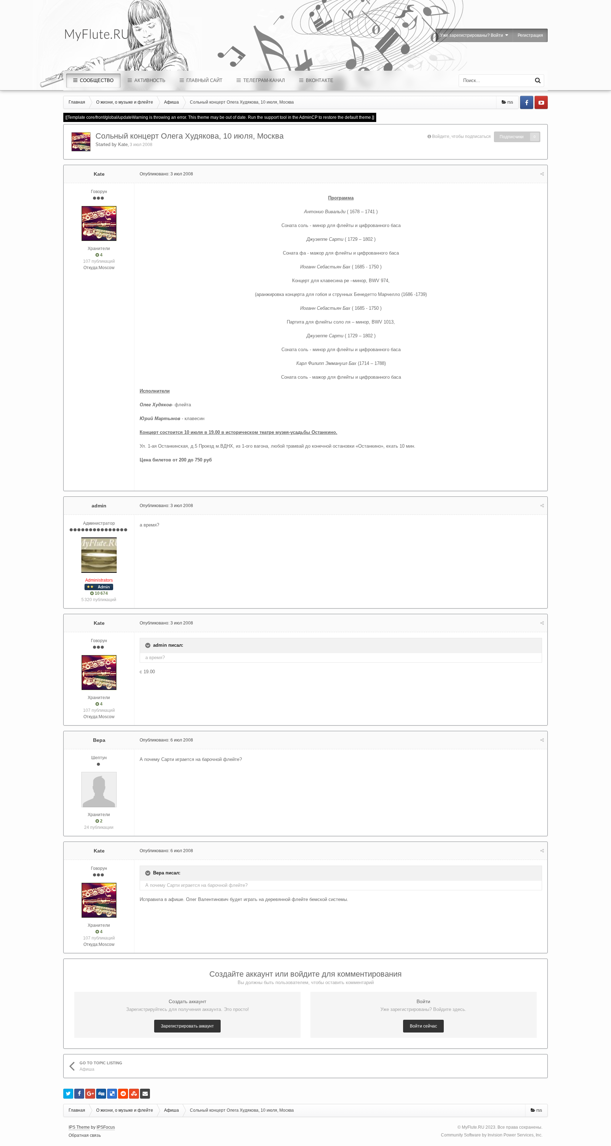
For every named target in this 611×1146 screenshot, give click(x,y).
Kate (123, 144)
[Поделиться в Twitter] (68, 1094)
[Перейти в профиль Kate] (81, 141)
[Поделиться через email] (145, 1094)
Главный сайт (203, 80)
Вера (99, 740)
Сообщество (96, 80)
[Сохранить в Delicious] (112, 1094)
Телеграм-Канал (263, 80)
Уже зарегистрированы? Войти (472, 35)
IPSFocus (106, 1127)
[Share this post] (542, 173)
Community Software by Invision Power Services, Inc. (491, 1135)
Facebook (526, 102)
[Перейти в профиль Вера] (99, 789)
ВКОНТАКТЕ (318, 80)
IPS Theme (79, 1127)
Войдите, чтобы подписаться (461, 136)
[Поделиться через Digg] (101, 1094)
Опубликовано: (166, 173)
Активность (149, 80)
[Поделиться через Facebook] (79, 1094)
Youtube (541, 102)
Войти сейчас (423, 1026)
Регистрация (530, 35)
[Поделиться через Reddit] (123, 1094)
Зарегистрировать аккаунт (187, 1026)
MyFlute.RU (473, 1127)
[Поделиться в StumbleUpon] (134, 1094)
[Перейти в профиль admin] (99, 555)
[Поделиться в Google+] (90, 1094)
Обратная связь (85, 1135)
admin (99, 505)
